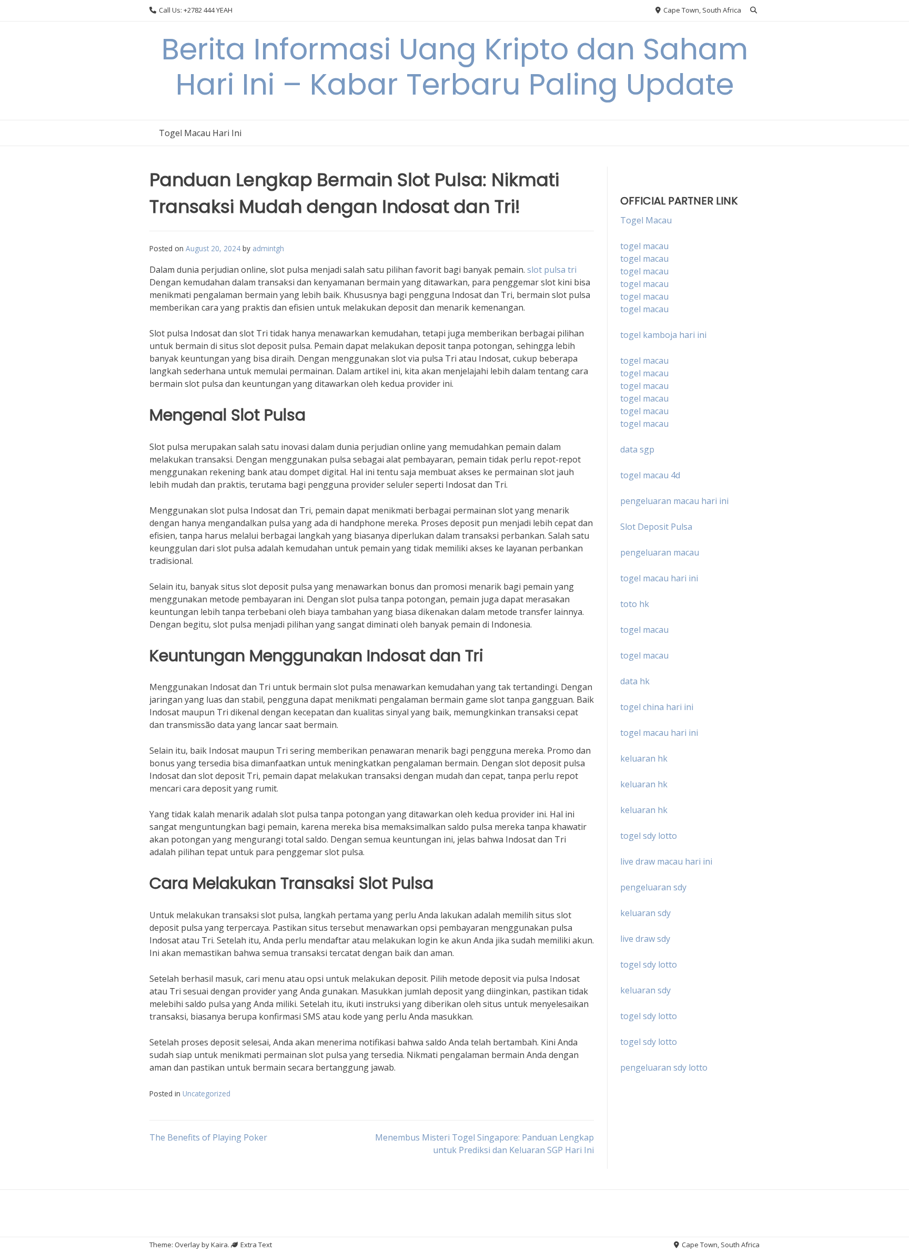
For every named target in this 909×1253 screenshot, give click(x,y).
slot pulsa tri (552, 269)
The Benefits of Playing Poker (208, 1137)
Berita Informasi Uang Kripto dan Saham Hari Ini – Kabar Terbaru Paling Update (454, 66)
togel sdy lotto (648, 964)
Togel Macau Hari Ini (200, 133)
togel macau (644, 258)
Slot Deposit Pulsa (656, 526)
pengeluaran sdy (653, 887)
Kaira (219, 1244)
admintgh (268, 248)
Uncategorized (206, 1093)
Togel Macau (646, 220)
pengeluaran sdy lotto (664, 1067)
